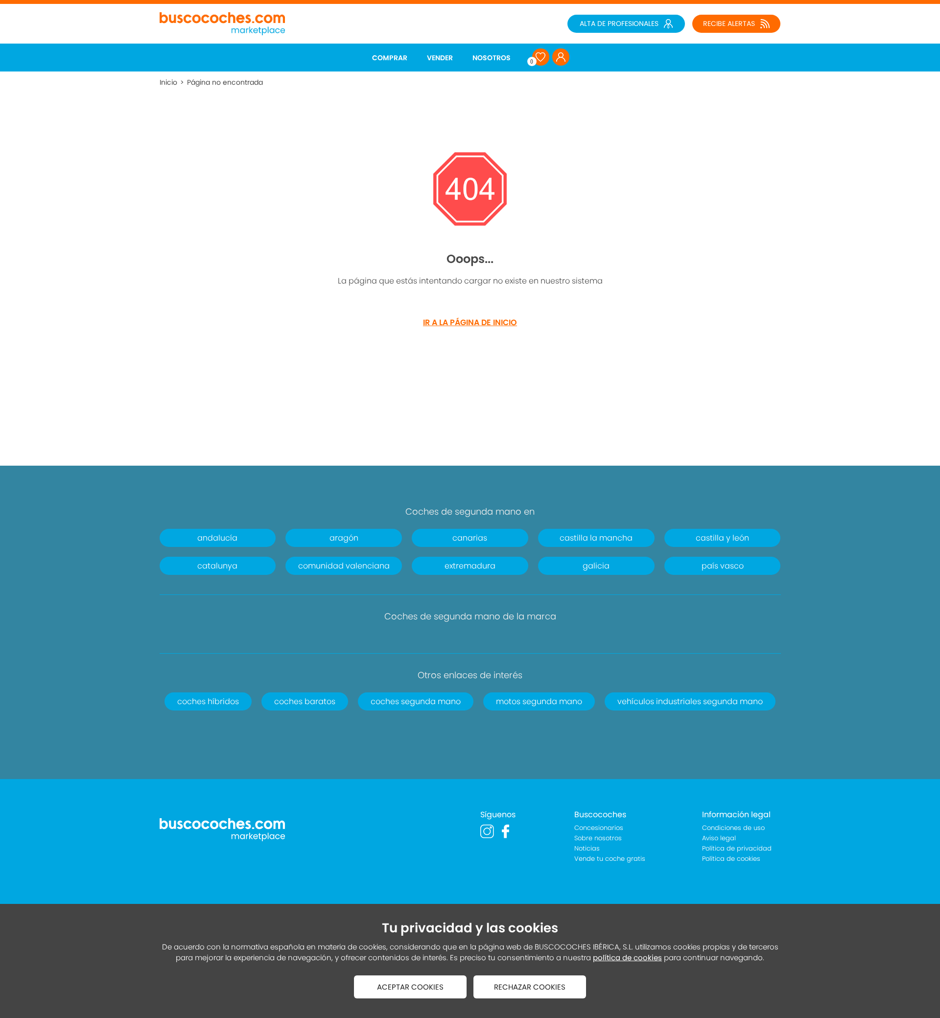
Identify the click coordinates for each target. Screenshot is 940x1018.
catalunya (217, 565)
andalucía (217, 538)
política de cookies (627, 957)
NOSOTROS (491, 58)
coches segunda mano (416, 701)
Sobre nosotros (598, 838)
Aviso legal (719, 838)
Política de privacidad (737, 848)
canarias (469, 538)
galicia (596, 565)
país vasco (723, 565)
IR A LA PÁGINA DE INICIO (470, 322)
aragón (343, 538)
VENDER (440, 58)
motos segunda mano (539, 701)
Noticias (587, 848)
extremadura (470, 565)
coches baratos (304, 701)
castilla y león (722, 538)
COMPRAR (389, 58)
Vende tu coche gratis (609, 858)
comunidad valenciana (344, 565)
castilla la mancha (596, 538)
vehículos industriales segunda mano (690, 701)
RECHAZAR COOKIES (529, 987)
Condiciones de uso (733, 827)
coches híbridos (208, 701)
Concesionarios (598, 827)
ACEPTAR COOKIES (410, 987)
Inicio (168, 82)
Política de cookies (731, 858)
